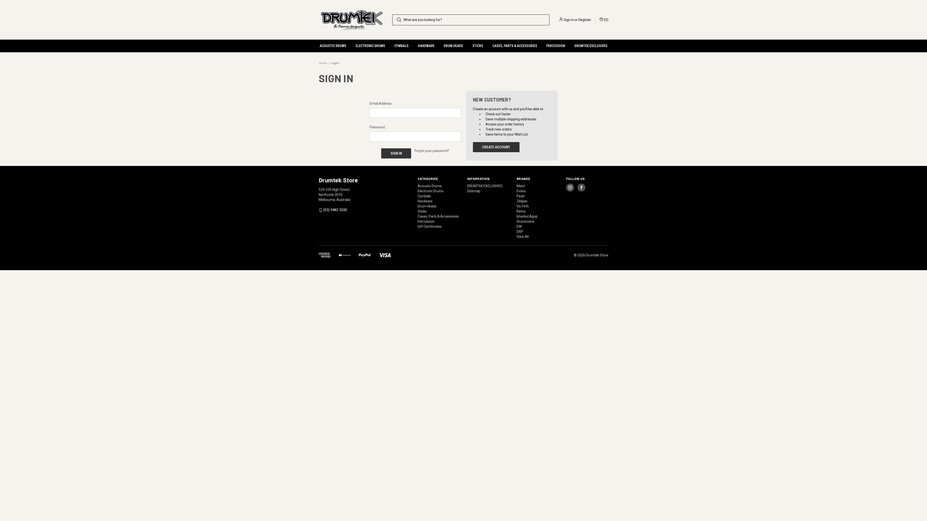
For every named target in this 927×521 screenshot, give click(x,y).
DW (519, 226)
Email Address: (381, 103)
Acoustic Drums (333, 46)
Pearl (521, 196)
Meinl (521, 186)
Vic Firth (523, 206)
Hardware (426, 46)
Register (584, 20)
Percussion (555, 46)
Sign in (569, 20)
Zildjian (522, 201)
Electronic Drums (370, 46)
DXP (520, 231)
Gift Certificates (430, 226)
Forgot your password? (431, 151)
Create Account (496, 147)
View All (523, 237)
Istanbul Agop (527, 216)
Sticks (477, 46)
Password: (378, 127)
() (605, 20)
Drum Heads (453, 46)
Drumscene (525, 221)
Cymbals (401, 46)
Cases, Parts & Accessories (514, 46)
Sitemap (473, 191)
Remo (521, 211)
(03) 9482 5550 (335, 210)
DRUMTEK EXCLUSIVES (591, 46)
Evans (521, 191)
